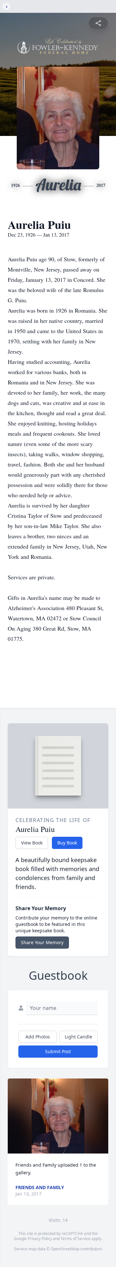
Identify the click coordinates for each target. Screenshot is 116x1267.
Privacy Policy (40, 1238)
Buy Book (67, 843)
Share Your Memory (42, 942)
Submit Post (58, 1051)
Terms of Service (76, 1238)
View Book (32, 843)
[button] (58, 1116)
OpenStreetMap (65, 1249)
